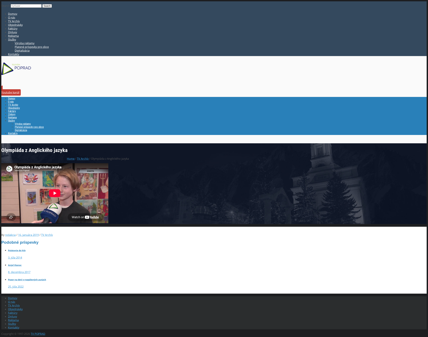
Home (71, 158)
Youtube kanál (10, 92)
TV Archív (14, 21)
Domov (12, 14)
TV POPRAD (38, 334)
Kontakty (13, 54)
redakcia (10, 235)
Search (5, 6)
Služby (12, 39)
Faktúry (12, 28)
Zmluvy (12, 32)
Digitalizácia (22, 50)
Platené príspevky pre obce (32, 47)
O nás (11, 17)
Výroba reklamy (24, 43)
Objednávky (15, 25)
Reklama (13, 36)
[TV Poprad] (16, 76)
